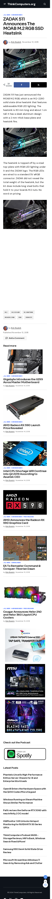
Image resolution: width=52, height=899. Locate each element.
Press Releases (28, 517)
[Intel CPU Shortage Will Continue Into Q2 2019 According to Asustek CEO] (25, 453)
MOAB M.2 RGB (9, 317)
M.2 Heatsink (28, 312)
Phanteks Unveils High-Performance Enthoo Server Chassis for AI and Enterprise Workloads (22, 778)
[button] (4, 4)
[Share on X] (39, 84)
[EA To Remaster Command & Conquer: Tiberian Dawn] (25, 548)
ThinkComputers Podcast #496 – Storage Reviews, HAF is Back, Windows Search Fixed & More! (24, 838)
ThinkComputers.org (21, 4)
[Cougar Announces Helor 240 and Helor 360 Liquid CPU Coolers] (25, 594)
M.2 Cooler (16, 312)
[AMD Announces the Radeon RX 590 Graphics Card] (25, 502)
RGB (20, 317)
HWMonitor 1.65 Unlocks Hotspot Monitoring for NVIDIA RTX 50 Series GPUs (22, 824)
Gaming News (16, 562)
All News (7, 15)
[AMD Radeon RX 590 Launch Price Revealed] (25, 407)
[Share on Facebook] (22, 84)
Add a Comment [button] (16, 338)
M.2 (6, 312)
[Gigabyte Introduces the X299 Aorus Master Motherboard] (25, 361)
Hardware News (16, 15)
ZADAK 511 (29, 317)
